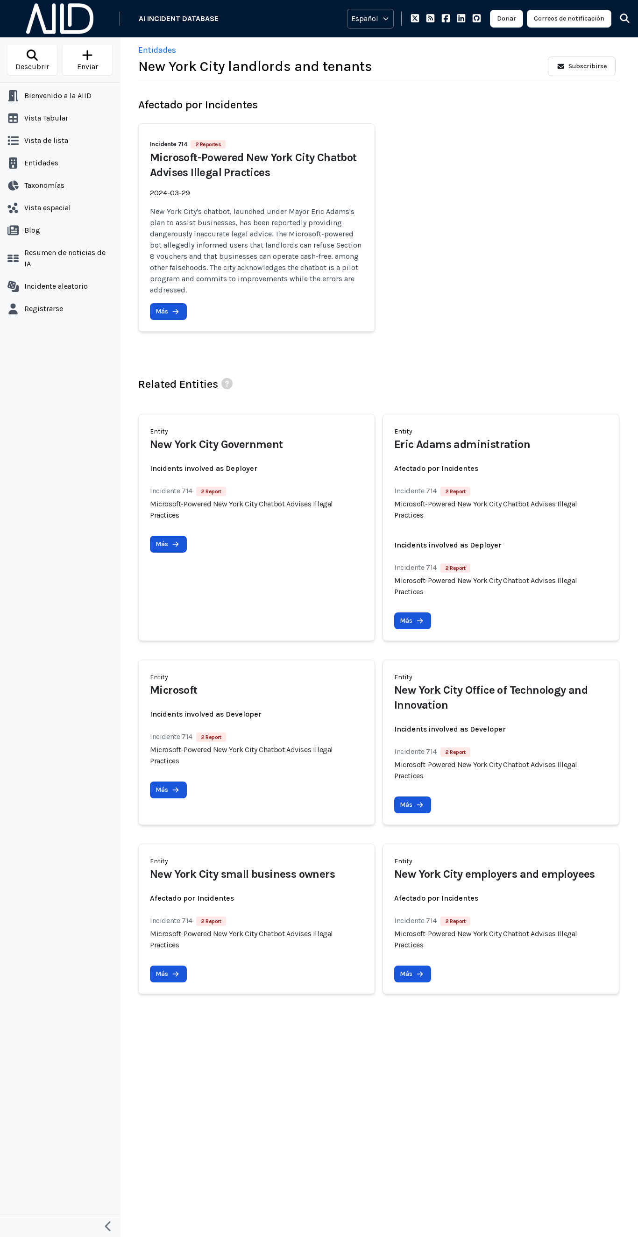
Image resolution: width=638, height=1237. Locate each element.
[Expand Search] (618, 18)
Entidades (157, 50)
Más (162, 311)
